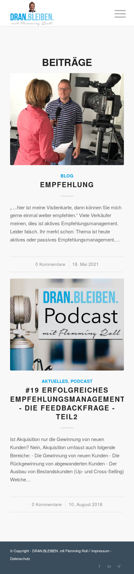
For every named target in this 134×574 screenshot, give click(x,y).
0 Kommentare (50, 264)
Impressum (100, 550)
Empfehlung (67, 184)
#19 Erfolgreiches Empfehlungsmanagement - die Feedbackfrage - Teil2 (67, 403)
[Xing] (119, 566)
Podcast (81, 381)
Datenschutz (20, 558)
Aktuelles (55, 381)
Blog (67, 176)
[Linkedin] (109, 566)
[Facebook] (99, 566)
